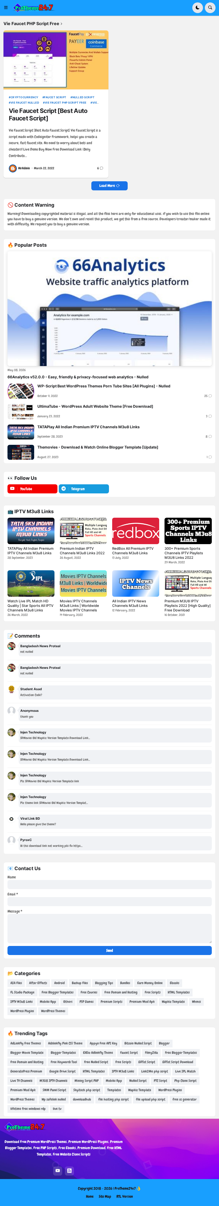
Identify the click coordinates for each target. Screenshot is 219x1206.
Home (89, 1196)
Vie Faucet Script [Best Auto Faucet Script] (48, 114)
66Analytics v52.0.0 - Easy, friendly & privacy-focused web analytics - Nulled (77, 377)
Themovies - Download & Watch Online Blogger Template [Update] (97, 447)
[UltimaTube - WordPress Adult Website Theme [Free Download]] (20, 411)
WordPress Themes (53, 1011)
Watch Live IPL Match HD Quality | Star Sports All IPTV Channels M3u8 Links (30, 605)
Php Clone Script (185, 1080)
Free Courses (89, 992)
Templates (114, 1090)
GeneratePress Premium (26, 1071)
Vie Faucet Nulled (25, 102)
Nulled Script (83, 97)
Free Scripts (153, 992)
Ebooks (174, 983)
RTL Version (124, 1196)
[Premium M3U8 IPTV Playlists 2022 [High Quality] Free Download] (188, 583)
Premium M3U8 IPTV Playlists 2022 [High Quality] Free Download (188, 605)
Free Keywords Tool (64, 1062)
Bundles (125, 983)
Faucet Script (55, 97)
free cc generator (185, 1099)
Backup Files (80, 983)
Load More (107, 185)
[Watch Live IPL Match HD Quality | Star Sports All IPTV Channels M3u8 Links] (30, 583)
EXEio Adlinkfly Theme (98, 1052)
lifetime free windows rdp (28, 1108)
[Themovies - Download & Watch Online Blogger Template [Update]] (20, 452)
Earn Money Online (150, 983)
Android (59, 983)
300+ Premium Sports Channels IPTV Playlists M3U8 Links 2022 (184, 553)
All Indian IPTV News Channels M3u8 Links (130, 603)
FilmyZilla (151, 1052)
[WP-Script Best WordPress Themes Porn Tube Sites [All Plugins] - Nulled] (20, 391)
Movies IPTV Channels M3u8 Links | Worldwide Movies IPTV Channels (79, 605)
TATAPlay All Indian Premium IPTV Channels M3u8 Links (88, 427)
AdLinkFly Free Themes (25, 1043)
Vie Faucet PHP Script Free (66, 102)
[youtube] (57, 1171)
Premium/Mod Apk (142, 1001)
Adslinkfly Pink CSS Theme (65, 1043)
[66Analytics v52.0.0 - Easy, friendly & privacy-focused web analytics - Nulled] (109, 308)
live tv (57, 1108)
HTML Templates (179, 992)
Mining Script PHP (87, 1080)
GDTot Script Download (177, 1062)
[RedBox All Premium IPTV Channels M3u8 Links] (135, 531)
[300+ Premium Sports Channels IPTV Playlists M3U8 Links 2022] (188, 531)
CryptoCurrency (24, 97)
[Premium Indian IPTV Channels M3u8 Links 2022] (83, 531)
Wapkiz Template (173, 1001)
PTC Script (160, 1080)
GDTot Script (146, 1062)
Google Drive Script (62, 1071)
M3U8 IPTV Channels (53, 1080)
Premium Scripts (111, 1001)
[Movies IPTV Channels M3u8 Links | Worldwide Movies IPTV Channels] (83, 583)
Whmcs (196, 1001)
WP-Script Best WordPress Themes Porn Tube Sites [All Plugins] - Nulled (103, 386)
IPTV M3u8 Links (21, 1001)
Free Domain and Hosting (121, 992)
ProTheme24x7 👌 (128, 1188)
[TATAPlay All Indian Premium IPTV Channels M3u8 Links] (20, 432)
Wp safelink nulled (54, 1099)
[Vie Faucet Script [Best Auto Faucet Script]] (55, 59)
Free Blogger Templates (57, 992)
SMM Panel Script (54, 1090)
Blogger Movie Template (27, 1052)
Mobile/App (48, 1001)
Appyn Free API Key (103, 1043)
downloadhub (82, 1099)
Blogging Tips (104, 983)
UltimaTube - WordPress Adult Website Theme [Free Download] (95, 406)
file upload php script (150, 1099)
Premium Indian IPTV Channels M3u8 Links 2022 (82, 550)
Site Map (105, 1196)
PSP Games (86, 1001)
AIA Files (16, 983)
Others (67, 1001)
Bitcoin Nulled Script (138, 1043)
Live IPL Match (185, 1071)
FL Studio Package (22, 992)
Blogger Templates (63, 1052)
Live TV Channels (21, 1080)
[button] (7, 7)
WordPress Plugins (22, 1011)
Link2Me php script (154, 1071)
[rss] (69, 1171)
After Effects (38, 983)
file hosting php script (113, 1099)
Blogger (164, 1043)
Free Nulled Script (96, 1062)
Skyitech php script (86, 1090)
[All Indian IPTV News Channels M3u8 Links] (135, 583)
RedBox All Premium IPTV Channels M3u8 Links (133, 550)
